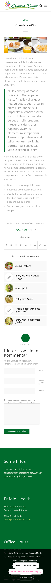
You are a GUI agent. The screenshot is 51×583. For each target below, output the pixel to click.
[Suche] (39, 5)
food (30, 229)
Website (41, 390)
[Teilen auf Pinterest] (20, 245)
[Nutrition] (25, 45)
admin (41, 223)
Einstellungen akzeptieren (26, 565)
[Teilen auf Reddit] (40, 245)
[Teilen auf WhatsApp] (16, 245)
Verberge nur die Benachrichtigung (26, 571)
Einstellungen (26, 577)
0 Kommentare (27, 223)
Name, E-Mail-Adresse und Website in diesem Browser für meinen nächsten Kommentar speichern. (21, 402)
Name (41, 371)
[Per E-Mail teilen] (44, 245)
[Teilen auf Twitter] (11, 245)
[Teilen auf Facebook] (6, 245)
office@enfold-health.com (17, 519)
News (25, 20)
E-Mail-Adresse (41, 382)
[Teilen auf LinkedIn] (25, 245)
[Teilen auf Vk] (35, 245)
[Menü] (45, 5)
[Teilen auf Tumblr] (30, 245)
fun (34, 229)
